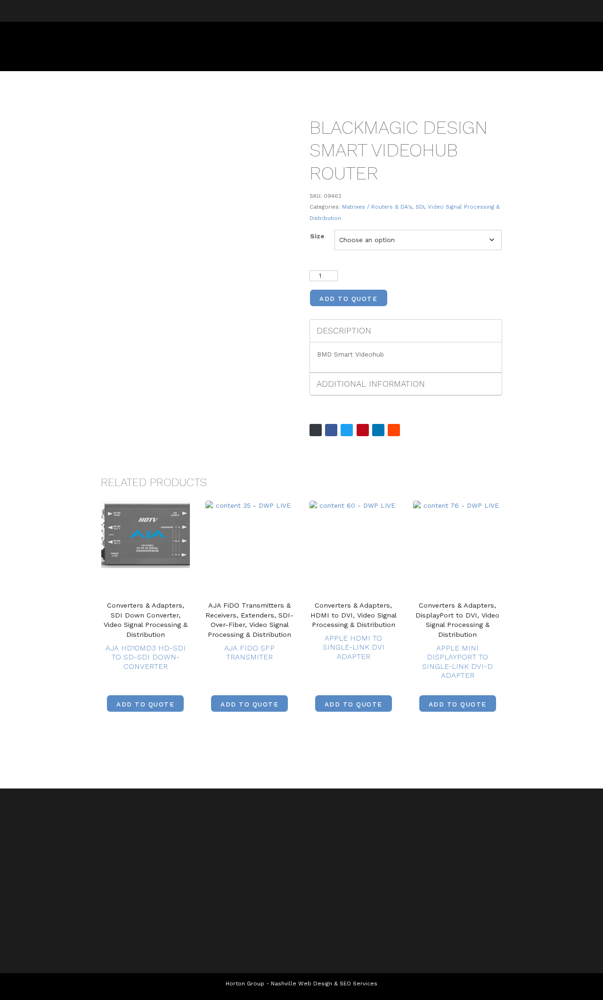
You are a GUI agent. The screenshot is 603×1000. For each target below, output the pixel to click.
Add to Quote (348, 298)
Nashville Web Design (301, 983)
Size (317, 236)
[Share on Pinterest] (363, 430)
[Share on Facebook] (331, 430)
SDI (420, 206)
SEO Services (358, 983)
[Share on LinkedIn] (378, 430)
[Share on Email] (316, 430)
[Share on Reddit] (394, 430)
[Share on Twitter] (347, 430)
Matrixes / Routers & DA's (377, 206)
